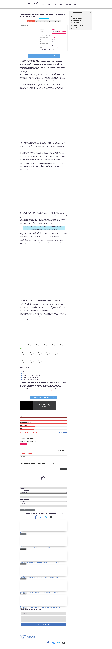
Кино (42, 4)
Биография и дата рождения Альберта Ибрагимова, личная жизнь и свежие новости (40, 607)
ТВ (55, 4)
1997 (59, 31)
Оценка (57, 21)
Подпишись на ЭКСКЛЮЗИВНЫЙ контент (44, 397)
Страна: (22, 503)
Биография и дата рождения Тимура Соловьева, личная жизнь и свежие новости (39, 592)
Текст (31, 21)
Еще (75, 4)
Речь (52, 463)
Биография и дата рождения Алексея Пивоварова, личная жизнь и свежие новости (39, 562)
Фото (39, 21)
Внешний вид (41, 463)
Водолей (64, 31)
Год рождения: (25, 490)
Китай (53, 37)
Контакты (22, 638)
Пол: (21, 486)
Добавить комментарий (44, 624)
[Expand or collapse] (90, 12)
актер (53, 29)
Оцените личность (62, 432)
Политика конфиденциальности (27, 636)
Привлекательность (27, 459)
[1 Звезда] (33, 49)
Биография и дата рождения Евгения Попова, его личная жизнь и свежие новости (39, 532)
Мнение (48, 21)
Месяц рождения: (26, 495)
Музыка (49, 4)
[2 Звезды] (34, 49)
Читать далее (23, 534)
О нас (21, 639)
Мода (60, 4)
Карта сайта (23, 635)
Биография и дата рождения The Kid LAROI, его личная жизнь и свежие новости (39, 577)
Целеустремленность (28, 463)
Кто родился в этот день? (59, 33)
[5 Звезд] (36, 49)
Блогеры (68, 4)
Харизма (38, 459)
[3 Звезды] (35, 49)
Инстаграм (55, 47)
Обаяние (52, 459)
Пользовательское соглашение (27, 637)
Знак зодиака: (24, 499)
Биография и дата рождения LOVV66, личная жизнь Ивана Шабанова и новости (39, 547)
